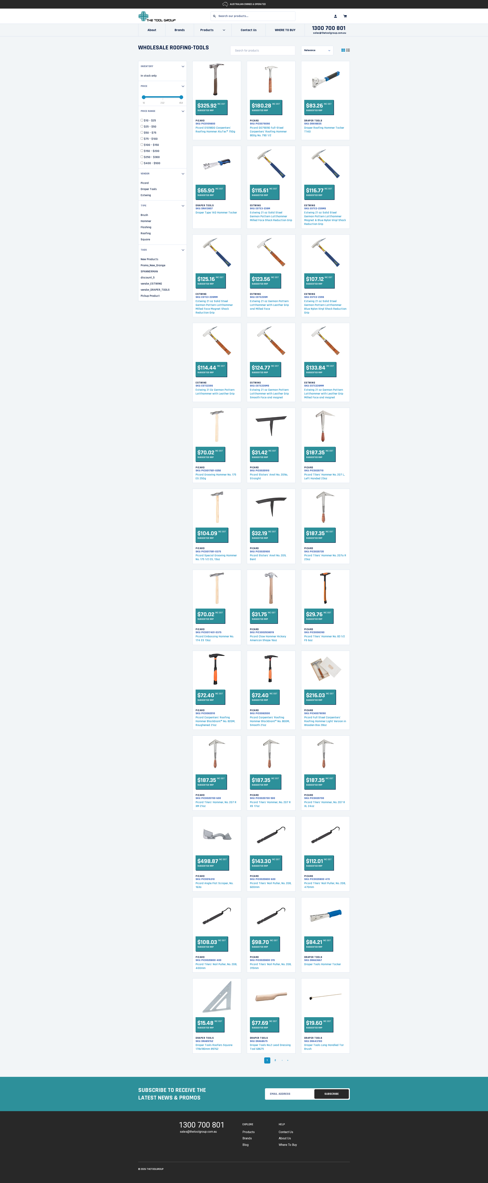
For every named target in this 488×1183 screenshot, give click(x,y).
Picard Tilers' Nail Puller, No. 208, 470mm (325, 885)
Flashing (146, 227)
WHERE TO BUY (285, 30)
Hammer (146, 221)
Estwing (146, 195)
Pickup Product (150, 296)
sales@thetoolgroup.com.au (329, 33)
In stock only (149, 76)
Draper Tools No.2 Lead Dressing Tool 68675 (270, 1047)
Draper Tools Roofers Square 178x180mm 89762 (214, 1047)
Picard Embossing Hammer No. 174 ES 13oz (215, 638)
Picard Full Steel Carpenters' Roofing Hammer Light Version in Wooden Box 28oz (325, 721)
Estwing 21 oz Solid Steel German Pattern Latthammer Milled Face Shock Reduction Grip (271, 216)
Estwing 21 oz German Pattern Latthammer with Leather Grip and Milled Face (269, 305)
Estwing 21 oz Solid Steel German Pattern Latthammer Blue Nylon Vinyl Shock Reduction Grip (325, 307)
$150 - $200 (151, 151)
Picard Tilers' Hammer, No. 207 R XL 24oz (324, 804)
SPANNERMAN (149, 271)
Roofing (146, 233)
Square (145, 239)
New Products (149, 259)
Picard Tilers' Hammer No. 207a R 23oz (325, 557)
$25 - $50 (149, 127)
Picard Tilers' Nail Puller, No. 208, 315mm (270, 966)
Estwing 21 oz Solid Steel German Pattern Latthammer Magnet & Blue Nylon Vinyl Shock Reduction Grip (325, 218)
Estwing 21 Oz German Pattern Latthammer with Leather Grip (215, 392)
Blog (245, 1145)
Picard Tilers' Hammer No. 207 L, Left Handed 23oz (324, 476)
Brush (144, 215)
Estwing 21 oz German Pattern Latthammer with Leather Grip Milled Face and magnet (323, 393)
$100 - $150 (151, 145)
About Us (285, 1138)
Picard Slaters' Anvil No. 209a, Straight (269, 476)
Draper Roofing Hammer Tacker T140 (324, 130)
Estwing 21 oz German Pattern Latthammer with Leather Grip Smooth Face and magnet (269, 393)
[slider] (144, 97)
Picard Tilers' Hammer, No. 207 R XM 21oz (216, 804)
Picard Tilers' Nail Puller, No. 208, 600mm (270, 885)
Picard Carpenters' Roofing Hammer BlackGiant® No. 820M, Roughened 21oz (215, 721)
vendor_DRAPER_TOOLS (155, 290)
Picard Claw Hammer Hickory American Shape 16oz (268, 638)
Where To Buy (288, 1145)
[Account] (335, 16)
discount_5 (148, 278)
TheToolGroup (155, 1169)
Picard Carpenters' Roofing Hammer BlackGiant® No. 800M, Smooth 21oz (270, 721)
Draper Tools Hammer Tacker (322, 964)
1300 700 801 (328, 28)
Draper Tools (149, 189)
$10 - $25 (149, 121)
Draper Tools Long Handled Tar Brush (324, 1047)
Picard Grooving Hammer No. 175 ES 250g (216, 476)
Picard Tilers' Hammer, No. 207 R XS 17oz (270, 804)
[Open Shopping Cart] (345, 16)
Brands (180, 30)
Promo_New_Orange (153, 265)
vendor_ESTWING (151, 284)
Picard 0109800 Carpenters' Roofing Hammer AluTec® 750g (215, 130)
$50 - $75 (149, 133)
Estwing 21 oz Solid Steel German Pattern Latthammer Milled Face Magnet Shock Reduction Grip (214, 307)
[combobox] (253, 16)
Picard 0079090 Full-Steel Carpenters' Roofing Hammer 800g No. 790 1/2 (268, 131)
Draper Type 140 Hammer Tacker (216, 213)
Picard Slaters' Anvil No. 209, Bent (268, 557)
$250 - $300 (151, 157)
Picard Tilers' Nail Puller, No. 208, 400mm (216, 966)
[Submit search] (214, 16)
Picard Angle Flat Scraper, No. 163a (214, 885)
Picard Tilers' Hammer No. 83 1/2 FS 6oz (324, 638)
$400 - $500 (151, 163)
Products (248, 1132)
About (152, 30)
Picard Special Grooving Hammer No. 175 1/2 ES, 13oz (216, 557)
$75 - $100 (150, 139)
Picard (145, 183)
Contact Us (249, 30)
